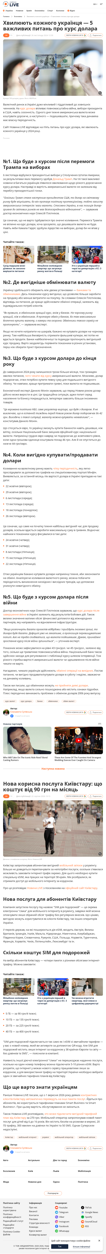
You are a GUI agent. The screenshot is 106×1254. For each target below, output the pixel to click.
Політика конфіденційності (12, 1216)
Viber (61, 1217)
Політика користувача (9, 1209)
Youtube (63, 1207)
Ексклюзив (9, 1171)
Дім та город (60, 1160)
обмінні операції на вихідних (74, 670)
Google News (91, 1212)
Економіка (39, 11)
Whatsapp (64, 1231)
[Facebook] (11, 715)
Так (60, 1246)
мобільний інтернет (28, 1137)
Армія (29, 11)
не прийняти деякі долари (71, 685)
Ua (94, 4)
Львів (56, 1171)
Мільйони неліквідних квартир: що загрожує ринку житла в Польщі (49, 268)
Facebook (64, 1226)
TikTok (88, 1207)
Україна (9, 10)
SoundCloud (91, 1221)
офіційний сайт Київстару (81, 888)
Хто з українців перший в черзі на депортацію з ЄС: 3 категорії (86, 268)
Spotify (88, 1217)
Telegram (63, 1212)
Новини (19, 11)
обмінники (53, 701)
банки (40, 701)
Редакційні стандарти (8, 1226)
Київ (30, 1171)
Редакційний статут (13, 1221)
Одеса (56, 1181)
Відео (72, 11)
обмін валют (68, 701)
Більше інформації (81, 1246)
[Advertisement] (50, 146)
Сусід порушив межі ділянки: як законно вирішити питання (14, 268)
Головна (6, 16)
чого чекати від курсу (38, 376)
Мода (6, 1181)
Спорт (50, 11)
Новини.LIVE (35, 888)
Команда (33, 1227)
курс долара (27, 108)
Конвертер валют (38, 1234)
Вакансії (33, 1211)
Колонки (60, 11)
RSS (87, 1226)
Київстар (9, 1137)
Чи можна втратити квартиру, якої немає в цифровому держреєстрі (85, 1001)
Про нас (33, 1207)
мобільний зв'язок (71, 865)
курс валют (10, 701)
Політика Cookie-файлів (11, 1233)
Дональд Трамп (62, 179)
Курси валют (35, 1230)
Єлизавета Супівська (21, 711)
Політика (83, 1181)
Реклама (33, 1219)
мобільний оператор (64, 1137)
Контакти (34, 1215)
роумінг (45, 1137)
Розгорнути (53, 1193)
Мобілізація (84, 1171)
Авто (5, 1160)
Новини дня (34, 1181)
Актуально (34, 1160)
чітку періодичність (65, 468)
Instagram (64, 1221)
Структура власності (39, 1223)
